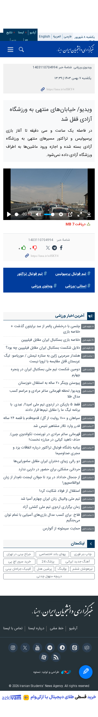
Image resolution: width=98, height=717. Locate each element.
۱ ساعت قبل (88, 356)
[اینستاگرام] (11, 648)
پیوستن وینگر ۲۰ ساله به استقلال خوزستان (49, 383)
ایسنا (76, 49)
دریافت (76, 224)
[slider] (17, 214)
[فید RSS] (55, 658)
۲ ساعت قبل (88, 383)
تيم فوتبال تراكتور (30, 274)
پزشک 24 (48, 561)
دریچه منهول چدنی (49, 576)
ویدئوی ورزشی (42, 286)
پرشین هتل (44, 569)
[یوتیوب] (36, 648)
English (44, 36)
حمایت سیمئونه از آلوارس (61, 529)
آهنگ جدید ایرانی (77, 561)
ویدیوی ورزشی (82, 67)
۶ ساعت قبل (88, 478)
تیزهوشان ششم (82, 569)
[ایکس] (24, 648)
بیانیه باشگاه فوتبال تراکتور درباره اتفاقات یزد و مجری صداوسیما (46, 450)
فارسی (68, 36)
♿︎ (86, 672)
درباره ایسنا (36, 628)
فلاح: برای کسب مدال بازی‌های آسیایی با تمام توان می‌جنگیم (42, 517)
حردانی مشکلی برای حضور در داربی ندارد (49, 469)
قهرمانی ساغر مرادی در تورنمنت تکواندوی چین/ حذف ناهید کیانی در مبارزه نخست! (45, 437)
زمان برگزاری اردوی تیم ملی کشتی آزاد (51, 507)
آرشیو (33, 32)
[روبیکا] (85, 648)
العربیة (57, 36)
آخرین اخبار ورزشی (69, 316)
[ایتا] (73, 648)
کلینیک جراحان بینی (18, 569)
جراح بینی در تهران (19, 554)
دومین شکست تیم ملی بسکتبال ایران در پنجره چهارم (45, 372)
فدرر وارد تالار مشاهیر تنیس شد (56, 426)
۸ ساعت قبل (88, 515)
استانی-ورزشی (75, 286)
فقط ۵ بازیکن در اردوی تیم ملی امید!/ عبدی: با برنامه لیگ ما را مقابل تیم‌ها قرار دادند (45, 407)
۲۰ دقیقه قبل (88, 340)
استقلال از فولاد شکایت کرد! (59, 491)
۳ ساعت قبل (88, 426)
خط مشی (56, 628)
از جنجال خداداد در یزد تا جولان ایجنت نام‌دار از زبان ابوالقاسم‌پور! (41, 480)
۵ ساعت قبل (88, 461)
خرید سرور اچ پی (19, 561)
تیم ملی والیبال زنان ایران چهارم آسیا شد (50, 499)
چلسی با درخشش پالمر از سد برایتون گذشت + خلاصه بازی (45, 329)
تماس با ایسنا (13, 628)
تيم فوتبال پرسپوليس (70, 274)
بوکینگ (62, 569)
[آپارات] (42, 658)
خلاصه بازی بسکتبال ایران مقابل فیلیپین (50, 340)
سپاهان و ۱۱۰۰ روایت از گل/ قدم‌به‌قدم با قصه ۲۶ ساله (41, 418)
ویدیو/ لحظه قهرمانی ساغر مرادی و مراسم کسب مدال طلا (45, 393)
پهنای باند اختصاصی (52, 554)
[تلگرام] (48, 648)
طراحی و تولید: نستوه (46, 672)
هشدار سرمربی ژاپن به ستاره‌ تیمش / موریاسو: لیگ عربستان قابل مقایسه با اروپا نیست (42, 358)
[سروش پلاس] (61, 648)
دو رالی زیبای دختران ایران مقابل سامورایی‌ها (47, 461)
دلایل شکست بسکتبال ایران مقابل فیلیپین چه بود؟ (43, 348)
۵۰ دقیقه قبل (88, 348)
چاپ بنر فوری (82, 554)
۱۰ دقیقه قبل (88, 327)
